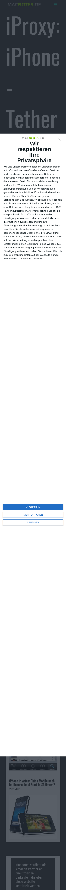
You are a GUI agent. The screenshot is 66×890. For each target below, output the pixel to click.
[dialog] (33, 445)
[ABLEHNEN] (59, 140)
